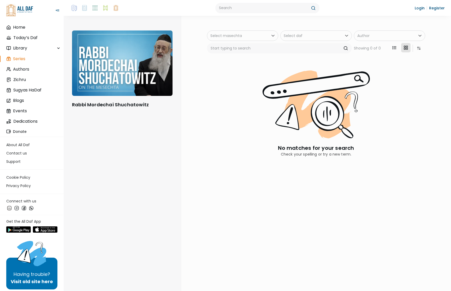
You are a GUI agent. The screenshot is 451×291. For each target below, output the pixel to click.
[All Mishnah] (84, 8)
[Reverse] (419, 48)
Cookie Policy (18, 177)
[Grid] (406, 47)
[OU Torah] (74, 8)
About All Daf (18, 144)
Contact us (16, 153)
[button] (420, 8)
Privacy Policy (18, 185)
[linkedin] (9, 208)
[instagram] (17, 208)
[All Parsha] (105, 8)
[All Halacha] (95, 8)
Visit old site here (32, 281)
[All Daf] (116, 8)
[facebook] (24, 208)
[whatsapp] (31, 208)
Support (13, 161)
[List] (394, 47)
